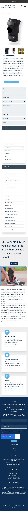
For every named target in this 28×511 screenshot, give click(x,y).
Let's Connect (9, 390)
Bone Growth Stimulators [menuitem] (9, 144)
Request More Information (11, 82)
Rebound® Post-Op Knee (9, 217)
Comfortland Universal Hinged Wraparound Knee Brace (13, 181)
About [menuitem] (14, 448)
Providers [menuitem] (14, 454)
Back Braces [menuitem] (7, 132)
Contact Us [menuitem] (14, 456)
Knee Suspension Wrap (9, 229)
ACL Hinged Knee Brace (9, 208)
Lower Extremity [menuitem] (7, 147)
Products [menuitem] (14, 450)
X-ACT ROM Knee (8, 185)
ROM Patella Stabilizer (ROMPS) (10, 187)
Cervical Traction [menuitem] (7, 141)
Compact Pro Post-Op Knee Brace (10, 223)
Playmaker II (7, 177)
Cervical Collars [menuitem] (7, 138)
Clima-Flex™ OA (8, 199)
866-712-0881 (15, 1)
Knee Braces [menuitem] (7, 135)
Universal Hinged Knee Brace (10, 171)
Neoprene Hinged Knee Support (10, 174)
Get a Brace (8, 368)
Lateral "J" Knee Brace (8, 226)
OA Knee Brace (7, 196)
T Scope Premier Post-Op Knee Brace (11, 214)
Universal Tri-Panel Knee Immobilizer (11, 211)
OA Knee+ (6, 190)
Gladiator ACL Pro (8, 205)
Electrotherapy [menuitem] (7, 153)
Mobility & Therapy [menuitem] (8, 159)
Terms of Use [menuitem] (14, 507)
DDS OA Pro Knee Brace (9, 202)
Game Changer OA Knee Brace (10, 193)
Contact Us (8, 346)
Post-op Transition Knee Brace (10, 220)
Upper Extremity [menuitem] (7, 150)
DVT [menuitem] (5, 156)
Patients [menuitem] (14, 452)
